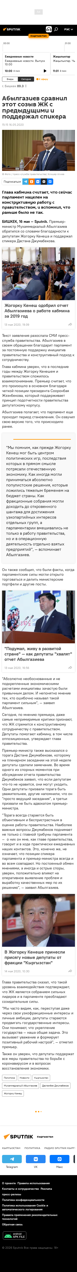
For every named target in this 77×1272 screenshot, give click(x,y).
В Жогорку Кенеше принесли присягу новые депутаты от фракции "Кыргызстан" (35, 957)
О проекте (9, 1183)
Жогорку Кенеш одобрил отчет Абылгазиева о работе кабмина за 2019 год (37, 311)
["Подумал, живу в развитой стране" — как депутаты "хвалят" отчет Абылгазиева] (38, 617)
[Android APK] (15, 1236)
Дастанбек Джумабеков (55, 1085)
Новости (24, 1077)
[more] (70, 324)
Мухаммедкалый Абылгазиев (20, 1085)
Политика (9, 1077)
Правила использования (33, 1183)
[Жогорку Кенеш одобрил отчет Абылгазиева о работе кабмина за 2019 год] (38, 273)
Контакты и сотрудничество (20, 1189)
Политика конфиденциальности (23, 1200)
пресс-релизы (11, 1194)
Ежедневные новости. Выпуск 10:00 (25, 62)
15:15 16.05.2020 (13, 125)
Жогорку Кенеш (13, 1093)
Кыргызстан (41, 1077)
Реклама (46, 1189)
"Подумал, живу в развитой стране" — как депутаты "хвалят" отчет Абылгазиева (38, 654)
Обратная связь (12, 1224)
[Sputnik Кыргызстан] (12, 31)
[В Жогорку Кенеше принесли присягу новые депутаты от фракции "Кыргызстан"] (38, 920)
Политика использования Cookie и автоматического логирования (25, 1207)
